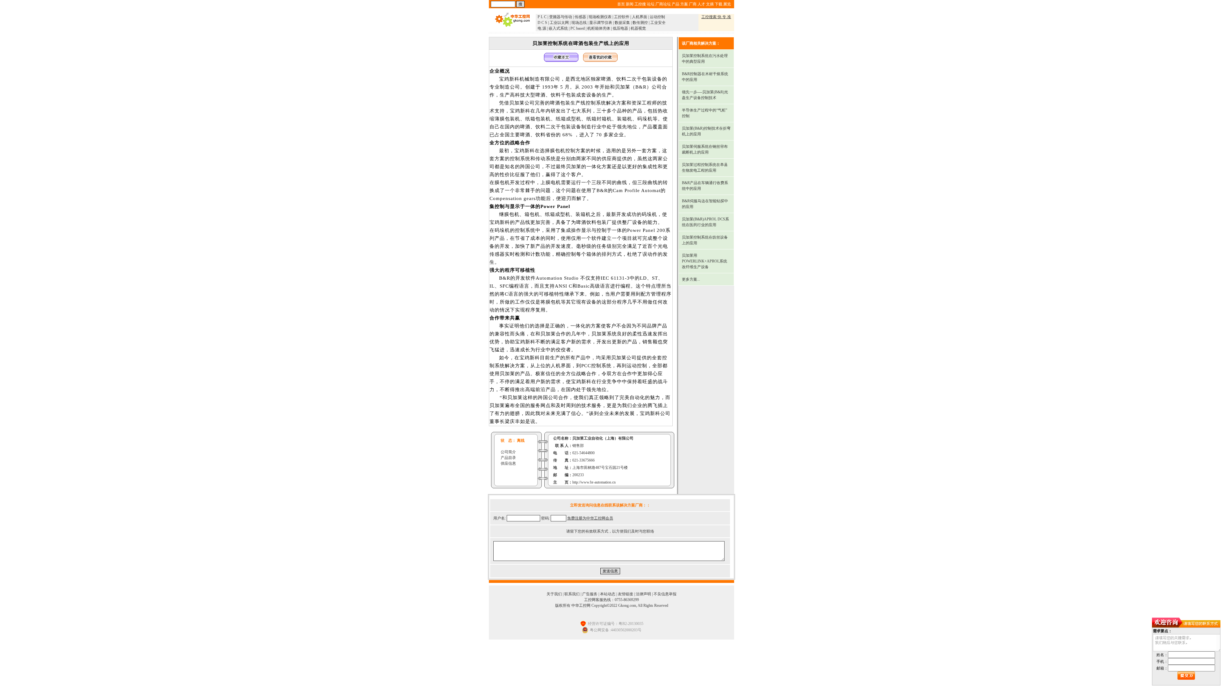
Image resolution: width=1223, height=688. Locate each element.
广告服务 (589, 594)
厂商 (693, 4)
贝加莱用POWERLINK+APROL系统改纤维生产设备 (704, 261)
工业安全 (658, 22)
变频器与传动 (560, 17)
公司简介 (508, 452)
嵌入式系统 (558, 28)
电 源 (542, 28)
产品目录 (508, 457)
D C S (542, 22)
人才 (701, 4)
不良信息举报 (665, 594)
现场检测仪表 (600, 17)
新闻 (629, 4)
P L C (542, 17)
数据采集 (622, 22)
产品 (675, 4)
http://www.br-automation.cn (594, 482)
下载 (718, 4)
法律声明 (643, 594)
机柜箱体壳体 (598, 28)
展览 (727, 4)
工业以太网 (559, 22)
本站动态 (607, 594)
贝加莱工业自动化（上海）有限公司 (602, 438)
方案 (684, 4)
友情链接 (625, 594)
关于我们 (554, 594)
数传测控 (640, 22)
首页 (621, 4)
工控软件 (621, 17)
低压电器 (620, 28)
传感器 (580, 17)
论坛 (650, 4)
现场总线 (579, 22)
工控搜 (640, 4)
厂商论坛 (663, 4)
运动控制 (657, 17)
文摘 (710, 4)
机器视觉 (638, 28)
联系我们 (572, 594)
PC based (577, 28)
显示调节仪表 (600, 22)
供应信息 (508, 463)
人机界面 (639, 17)
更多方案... (691, 279)
